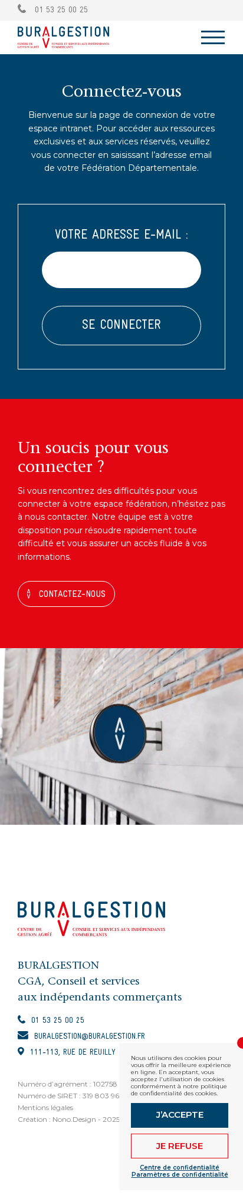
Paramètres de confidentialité (180, 1174)
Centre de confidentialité (179, 1167)
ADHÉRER (208, 9)
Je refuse (179, 1145)
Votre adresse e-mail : (121, 235)
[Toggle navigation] (213, 37)
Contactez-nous (72, 594)
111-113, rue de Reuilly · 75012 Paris (98, 1052)
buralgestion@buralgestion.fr (89, 1036)
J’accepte (179, 1114)
